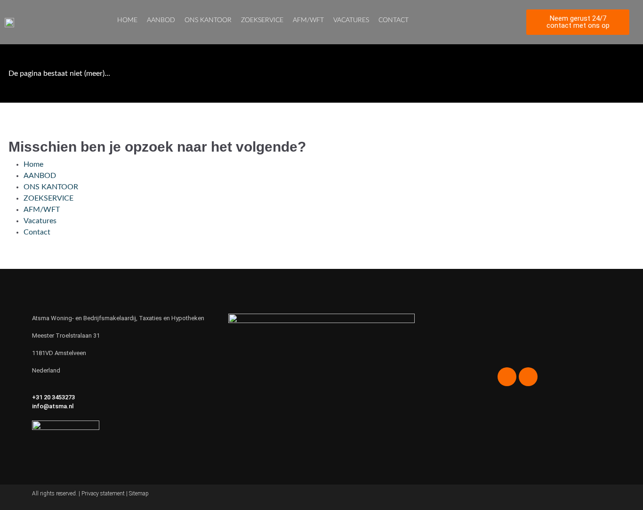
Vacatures (351, 20)
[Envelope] (507, 22)
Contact (393, 20)
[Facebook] (507, 376)
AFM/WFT (308, 20)
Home (127, 20)
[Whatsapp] (490, 22)
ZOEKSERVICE (262, 20)
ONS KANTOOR (208, 20)
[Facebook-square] (457, 22)
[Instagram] (474, 22)
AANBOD (161, 20)
